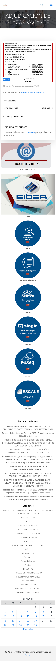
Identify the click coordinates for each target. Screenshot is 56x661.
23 (35, 620)
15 (28, 616)
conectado (30, 132)
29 (28, 625)
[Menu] (51, 5)
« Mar (24, 629)
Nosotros (28, 557)
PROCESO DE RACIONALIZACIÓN (28, 573)
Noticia (6, 79)
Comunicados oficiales (28, 525)
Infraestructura (28, 553)
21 (20, 620)
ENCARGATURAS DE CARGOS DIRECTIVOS (28, 545)
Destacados (28, 541)
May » (32, 629)
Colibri (28, 655)
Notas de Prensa (28, 561)
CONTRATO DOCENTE (28, 529)
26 (5, 625)
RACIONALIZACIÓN (28, 584)
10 (43, 611)
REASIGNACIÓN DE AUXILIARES (28, 588)
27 (13, 625)
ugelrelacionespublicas (24, 86)
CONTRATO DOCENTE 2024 (28, 533)
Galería (28, 549)
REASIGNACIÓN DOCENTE (28, 592)
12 (5, 616)
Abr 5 (8, 86)
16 (35, 616)
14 (20, 616)
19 (5, 620)
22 (28, 620)
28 (20, 625)
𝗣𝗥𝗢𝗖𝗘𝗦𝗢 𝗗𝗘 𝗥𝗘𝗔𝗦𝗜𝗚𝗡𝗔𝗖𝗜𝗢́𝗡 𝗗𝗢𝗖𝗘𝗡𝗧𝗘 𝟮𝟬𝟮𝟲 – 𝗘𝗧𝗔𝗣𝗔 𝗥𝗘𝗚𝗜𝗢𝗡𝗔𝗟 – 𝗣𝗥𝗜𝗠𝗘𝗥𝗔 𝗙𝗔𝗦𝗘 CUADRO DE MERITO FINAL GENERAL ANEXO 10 (28, 483)
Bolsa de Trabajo (28, 517)
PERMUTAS (28, 569)
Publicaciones (28, 580)
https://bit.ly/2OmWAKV (32, 92)
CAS (28, 521)
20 (13, 620)
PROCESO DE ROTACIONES (28, 577)
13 (13, 616)
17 (43, 616)
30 (35, 625)
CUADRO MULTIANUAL (28, 537)
